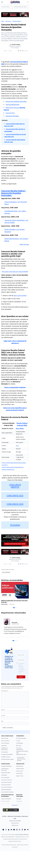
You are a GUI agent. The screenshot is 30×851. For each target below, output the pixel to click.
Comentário (4, 690)
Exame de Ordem (5, 772)
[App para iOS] (8, 830)
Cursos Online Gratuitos (7, 792)
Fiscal (17, 445)
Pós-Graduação (5, 777)
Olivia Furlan (4, 604)
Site (2, 721)
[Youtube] (14, 830)
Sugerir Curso (19, 775)
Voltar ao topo (24, 244)
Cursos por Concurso (6, 780)
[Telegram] (27, 830)
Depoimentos (19, 766)
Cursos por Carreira (6, 782)
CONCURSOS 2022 (15, 495)
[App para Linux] (6, 830)
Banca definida (20, 428)
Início (2, 21)
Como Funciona (5, 740)
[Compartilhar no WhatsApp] (24, 51)
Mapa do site (15, 825)
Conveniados (4, 752)
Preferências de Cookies (7, 759)
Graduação (4, 775)
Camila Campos (16, 44)
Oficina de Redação (6, 789)
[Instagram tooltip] (17, 830)
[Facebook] (22, 830)
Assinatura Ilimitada (12, 116)
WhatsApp (20, 743)
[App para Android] (11, 830)
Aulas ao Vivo (19, 771)
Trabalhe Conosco (5, 756)
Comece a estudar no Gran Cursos (15, 543)
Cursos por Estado (6, 784)
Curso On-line (10, 113)
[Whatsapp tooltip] (19, 830)
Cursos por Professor (6, 787)
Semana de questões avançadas (16, 101)
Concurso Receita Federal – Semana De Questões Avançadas (13, 193)
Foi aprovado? (21, 759)
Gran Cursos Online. (20, 295)
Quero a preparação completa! (15, 387)
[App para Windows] (3, 830)
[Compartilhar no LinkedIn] (22, 51)
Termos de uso (15, 823)
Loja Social (3, 745)
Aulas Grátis (19, 773)
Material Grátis (20, 768)
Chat (18, 740)
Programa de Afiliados (7, 754)
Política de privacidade (15, 820)
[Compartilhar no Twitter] (20, 51)
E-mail (3, 715)
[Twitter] (25, 830)
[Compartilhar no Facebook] (18, 51)
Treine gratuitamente (12, 104)
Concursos (8, 21)
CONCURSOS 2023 (15, 504)
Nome (3, 709)
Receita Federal (17, 21)
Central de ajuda (21, 738)
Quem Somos (4, 738)
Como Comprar (5, 743)
